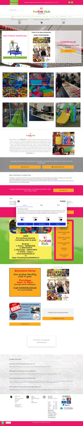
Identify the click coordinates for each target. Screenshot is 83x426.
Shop (53, 16)
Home (12, 16)
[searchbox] (16, 10)
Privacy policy (18, 405)
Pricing (57, 16)
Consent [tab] (24, 205)
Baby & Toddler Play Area (28, 16)
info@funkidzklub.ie (34, 402)
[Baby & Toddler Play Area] (41, 84)
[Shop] (68, 114)
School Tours (45, 16)
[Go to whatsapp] (2, 422)
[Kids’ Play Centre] (15, 84)
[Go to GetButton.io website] (3, 424)
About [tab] (58, 205)
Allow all (57, 224)
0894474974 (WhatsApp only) (36, 2)
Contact (70, 16)
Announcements (63, 16)
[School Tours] (15, 114)
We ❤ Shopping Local (37, 422)
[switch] (35, 220)
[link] (53, 16)
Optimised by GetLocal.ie (46, 422)
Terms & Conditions (19, 404)
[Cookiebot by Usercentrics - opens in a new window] (61, 201)
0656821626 (33, 397)
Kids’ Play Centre (18, 16)
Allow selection (42, 224)
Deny (25, 224)
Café (50, 16)
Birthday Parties (37, 16)
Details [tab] (41, 205)
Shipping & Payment (19, 406)
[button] (14, 1)
